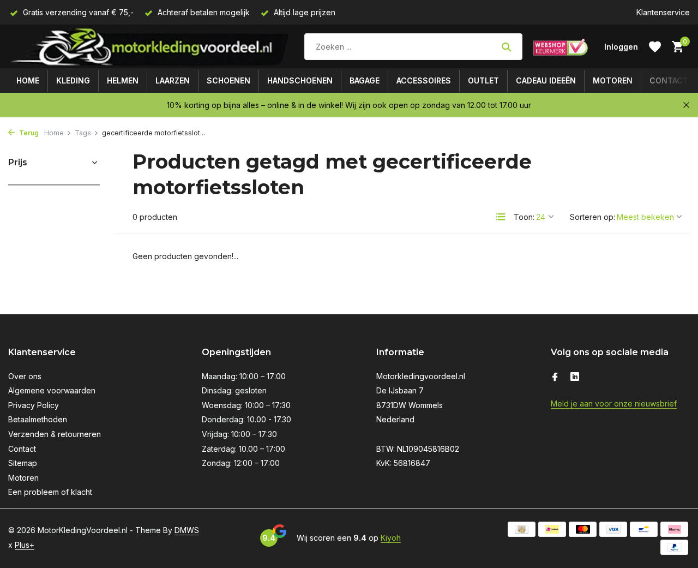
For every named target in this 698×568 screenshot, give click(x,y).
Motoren (613, 80)
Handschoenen (300, 80)
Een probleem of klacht (50, 492)
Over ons (24, 376)
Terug (28, 133)
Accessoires (423, 80)
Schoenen (228, 80)
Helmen (123, 80)
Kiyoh (391, 537)
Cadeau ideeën (546, 80)
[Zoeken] (506, 46)
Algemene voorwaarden (51, 390)
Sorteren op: (592, 217)
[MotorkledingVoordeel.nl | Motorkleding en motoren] (150, 47)
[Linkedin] (574, 377)
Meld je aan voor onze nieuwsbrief (614, 403)
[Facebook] (555, 377)
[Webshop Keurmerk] (560, 47)
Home (27, 80)
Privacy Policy (33, 405)
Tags (83, 133)
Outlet (483, 80)
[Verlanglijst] (655, 47)
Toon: (524, 217)
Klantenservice (663, 12)
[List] (501, 217)
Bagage (365, 80)
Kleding (73, 80)
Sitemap (22, 463)
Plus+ (24, 544)
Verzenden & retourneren (54, 434)
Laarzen (172, 80)
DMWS (186, 530)
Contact (668, 80)
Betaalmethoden (37, 419)
